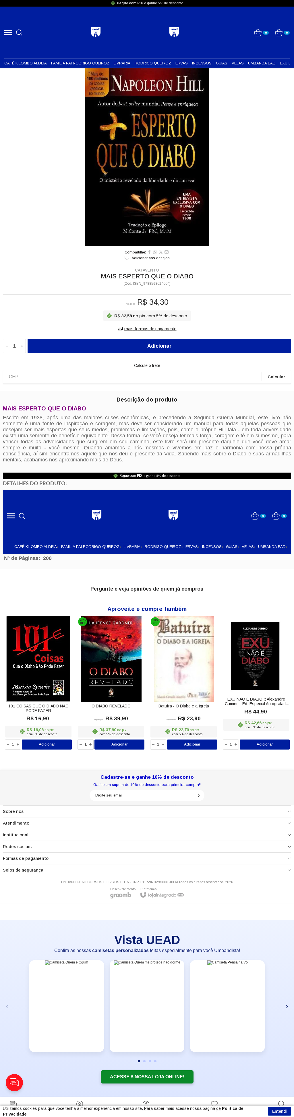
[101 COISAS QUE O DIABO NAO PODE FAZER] (38, 683)
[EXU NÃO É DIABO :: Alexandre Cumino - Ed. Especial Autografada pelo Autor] (256, 683)
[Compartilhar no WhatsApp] (155, 252)
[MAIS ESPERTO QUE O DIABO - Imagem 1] (147, 157)
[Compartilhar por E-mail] (167, 252)
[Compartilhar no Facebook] (149, 252)
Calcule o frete (147, 365)
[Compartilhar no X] (161, 252)
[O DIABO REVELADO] (111, 683)
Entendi (279, 1111)
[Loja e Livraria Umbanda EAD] (96, 32)
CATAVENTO (147, 270)
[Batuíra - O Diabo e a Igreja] (183, 683)
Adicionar (159, 346)
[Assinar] (198, 795)
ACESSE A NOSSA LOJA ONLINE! (147, 1076)
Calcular (276, 376)
